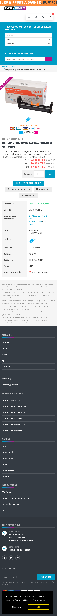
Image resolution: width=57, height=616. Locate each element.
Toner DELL (7, 464)
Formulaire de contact (19, 550)
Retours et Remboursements (15, 498)
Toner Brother (8, 452)
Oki (3, 372)
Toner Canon (8, 458)
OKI (13, 67)
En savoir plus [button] (39, 600)
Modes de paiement (11, 504)
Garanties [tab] (29, 195)
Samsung (6, 378)
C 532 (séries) (35, 216)
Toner (5, 446)
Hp (3, 360)
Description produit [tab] (29, 183)
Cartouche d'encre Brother (14, 406)
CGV (4, 510)
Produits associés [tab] (19, 189)
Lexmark (6, 366)
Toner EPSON (8, 470)
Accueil (5, 67)
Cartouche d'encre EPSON (13, 424)
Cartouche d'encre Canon (13, 412)
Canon (5, 348)
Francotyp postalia (11, 385)
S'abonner (45, 577)
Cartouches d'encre (11, 400)
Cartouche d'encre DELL (13, 418)
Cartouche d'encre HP (12, 430)
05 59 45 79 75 (16, 534)
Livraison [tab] (43, 189)
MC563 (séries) (35, 221)
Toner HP (6, 476)
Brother (5, 342)
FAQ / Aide (6, 492)
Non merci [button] (16, 607)
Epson (5, 354)
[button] (35, 17)
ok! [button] (38, 607)
